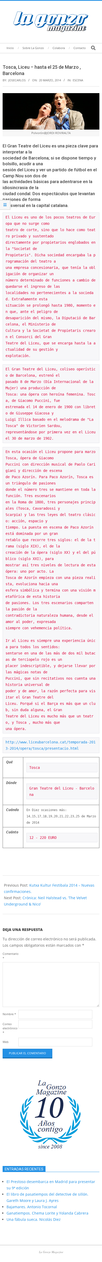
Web (6, 1042)
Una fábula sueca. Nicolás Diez (34, 1219)
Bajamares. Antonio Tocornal (32, 1206)
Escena (78, 80)
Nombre (9, 1014)
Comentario (10, 956)
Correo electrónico (10, 1028)
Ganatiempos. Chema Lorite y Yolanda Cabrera (47, 1213)
